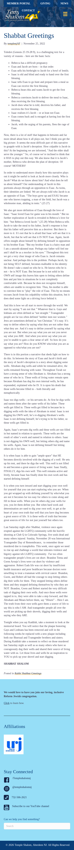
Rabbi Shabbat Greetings (28, 673)
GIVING (45, 3)
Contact (28, 10)
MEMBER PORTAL (18, 3)
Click (6, 703)
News (64, 3)
